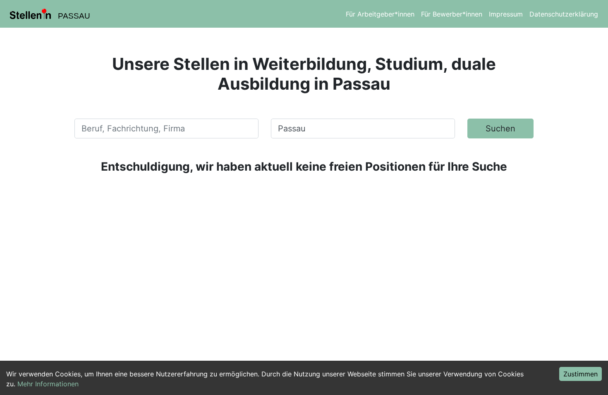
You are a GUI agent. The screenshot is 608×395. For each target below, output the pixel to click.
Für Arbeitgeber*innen (380, 14)
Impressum (506, 14)
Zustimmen (580, 374)
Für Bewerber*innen (451, 14)
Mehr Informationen (48, 384)
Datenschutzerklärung (563, 14)
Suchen (500, 128)
